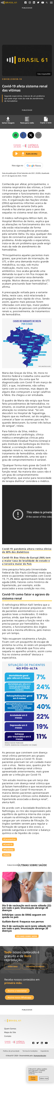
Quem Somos (10, 1028)
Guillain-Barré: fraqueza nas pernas (23, 921)
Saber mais (44, 1078)
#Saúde (6, 855)
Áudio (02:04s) (31, 154)
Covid (6, 79)
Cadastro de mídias (35, 966)
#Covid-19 (7, 844)
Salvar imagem (8, 123)
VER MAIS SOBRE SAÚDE (26, 936)
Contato (7, 1036)
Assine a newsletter (17, 990)
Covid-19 (16, 79)
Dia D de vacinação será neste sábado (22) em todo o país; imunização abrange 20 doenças (26, 907)
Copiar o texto (46, 123)
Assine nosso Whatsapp (19, 997)
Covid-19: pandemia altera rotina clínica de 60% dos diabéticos (27, 550)
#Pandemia (8, 849)
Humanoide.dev (40, 1055)
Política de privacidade (11, 1051)
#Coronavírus (9, 839)
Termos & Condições (30, 1051)
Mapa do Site (10, 1032)
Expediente (45, 1051)
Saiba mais (13, 966)
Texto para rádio (27, 123)
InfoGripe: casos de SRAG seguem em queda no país (24, 915)
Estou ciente (33, 1078)
